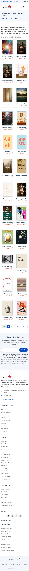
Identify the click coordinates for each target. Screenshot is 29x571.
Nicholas (7, 248)
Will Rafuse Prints (5, 544)
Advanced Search (5, 479)
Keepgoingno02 (22, 151)
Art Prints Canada (5, 454)
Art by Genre (4, 449)
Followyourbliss (7, 199)
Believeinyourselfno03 (7, 175)
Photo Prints (4, 491)
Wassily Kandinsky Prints (7, 534)
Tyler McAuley (7, 268)
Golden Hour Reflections (22, 104)
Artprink (21, 82)
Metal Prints (4, 497)
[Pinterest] (20, 515)
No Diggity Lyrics (21, 270)
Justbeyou (7, 151)
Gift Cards (3, 417)
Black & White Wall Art (6, 462)
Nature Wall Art (5, 471)
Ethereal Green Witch (7, 222)
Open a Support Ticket (8, 399)
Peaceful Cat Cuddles (21, 317)
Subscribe (23, 350)
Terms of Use (4, 431)
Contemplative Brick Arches (9, 104)
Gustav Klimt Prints (6, 536)
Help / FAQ (3, 409)
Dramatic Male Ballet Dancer (9, 266)
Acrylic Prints (4, 500)
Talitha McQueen (21, 200)
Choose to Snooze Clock (8, 317)
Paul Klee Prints (5, 539)
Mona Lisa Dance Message (9, 80)
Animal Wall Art (5, 473)
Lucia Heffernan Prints (6, 542)
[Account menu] (23, 7)
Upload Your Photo (5, 489)
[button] (27, 6)
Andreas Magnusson (21, 224)
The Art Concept (21, 58)
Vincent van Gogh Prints (7, 528)
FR (27, 1)
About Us (3, 425)
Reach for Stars (22, 246)
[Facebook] (8, 515)
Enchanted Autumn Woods (8, 127)
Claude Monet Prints (6, 531)
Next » (25, 326)
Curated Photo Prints (6, 444)
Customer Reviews (5, 420)
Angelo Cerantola (7, 58)
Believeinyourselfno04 (22, 175)
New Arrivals (4, 441)
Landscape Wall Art (6, 476)
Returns (3, 415)
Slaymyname (7, 293)
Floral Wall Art (4, 468)
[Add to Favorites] (12, 58)
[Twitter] (16, 515)
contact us (18, 361)
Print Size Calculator (6, 502)
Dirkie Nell (21, 319)
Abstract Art (4, 465)
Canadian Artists (5, 460)
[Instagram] (12, 515)
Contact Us (4, 423)
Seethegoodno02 (21, 127)
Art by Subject (9, 18)
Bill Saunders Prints (6, 547)
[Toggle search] (20, 6)
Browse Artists (4, 457)
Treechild (21, 129)
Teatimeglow (21, 293)
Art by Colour (4, 452)
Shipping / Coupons (6, 412)
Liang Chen (7, 105)
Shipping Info (20, 564)
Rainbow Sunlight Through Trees (10, 56)
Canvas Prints (4, 494)
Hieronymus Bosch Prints (7, 550)
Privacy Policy (4, 428)
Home (2, 18)
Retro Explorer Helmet (7, 246)
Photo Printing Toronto (6, 505)
